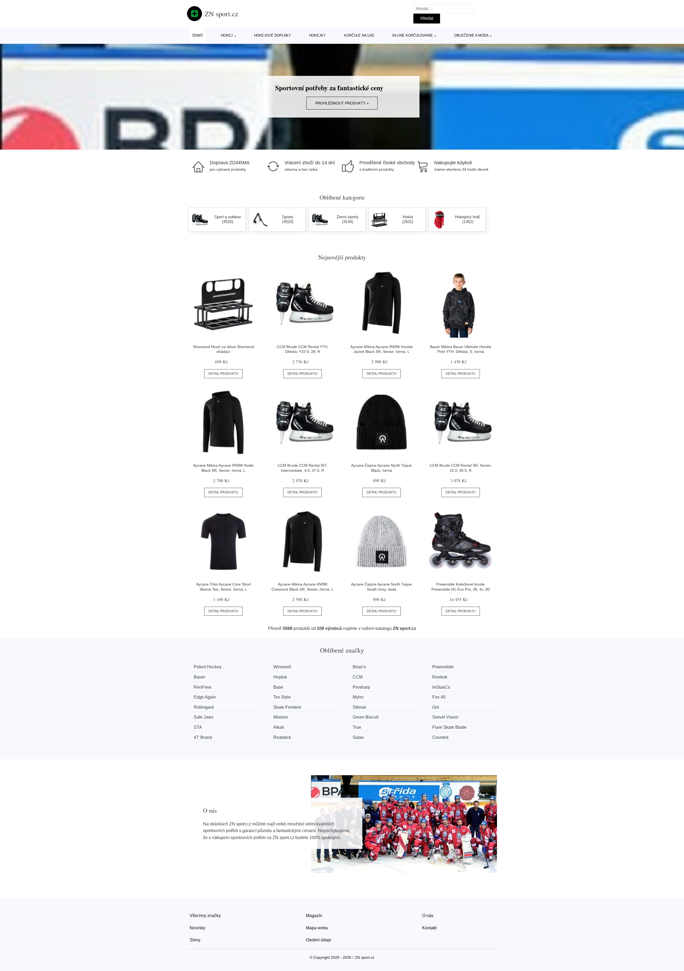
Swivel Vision (445, 717)
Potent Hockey (207, 667)
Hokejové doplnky (272, 35)
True (357, 727)
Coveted (440, 737)
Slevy (195, 940)
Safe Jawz (203, 717)
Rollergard (204, 707)
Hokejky (317, 35)
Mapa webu (317, 928)
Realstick (282, 737)
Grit (435, 707)
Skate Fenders (287, 707)
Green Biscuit (365, 717)
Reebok (439, 677)
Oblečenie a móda (471, 35)
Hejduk (280, 677)
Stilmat (359, 707)
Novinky (197, 928)
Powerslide (443, 667)
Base (278, 687)
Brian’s (359, 667)
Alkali (278, 727)
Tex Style (282, 697)
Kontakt (429, 928)
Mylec (358, 697)
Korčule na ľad (359, 35)
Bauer (199, 677)
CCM (358, 677)
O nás (427, 915)
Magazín (314, 915)
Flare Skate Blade (449, 727)
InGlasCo (441, 687)
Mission (280, 717)
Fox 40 (438, 697)
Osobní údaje (318, 940)
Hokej (227, 35)
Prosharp (361, 687)
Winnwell (282, 667)
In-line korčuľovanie (412, 35)
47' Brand (203, 737)
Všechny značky (205, 915)
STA (198, 727)
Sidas (358, 737)
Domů (197, 35)
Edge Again (205, 697)
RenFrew (202, 687)
